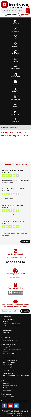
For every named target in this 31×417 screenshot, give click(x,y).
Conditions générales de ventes (11, 323)
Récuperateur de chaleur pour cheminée (13, 358)
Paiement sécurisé (7, 373)
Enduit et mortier (7, 364)
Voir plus (24, 241)
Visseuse (5, 351)
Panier (26, 14)
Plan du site (5, 332)
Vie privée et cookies (8, 396)
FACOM (4, 355)
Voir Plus (15, 121)
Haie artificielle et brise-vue (9, 360)
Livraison (5, 321)
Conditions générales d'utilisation (11, 325)
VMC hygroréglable (7, 347)
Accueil (3, 127)
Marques (10, 127)
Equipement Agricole (8, 366)
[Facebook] (4, 405)
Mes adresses (6, 388)
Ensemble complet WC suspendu (11, 349)
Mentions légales (7, 330)
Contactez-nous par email (9, 340)
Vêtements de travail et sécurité (11, 353)
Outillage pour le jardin (8, 362)
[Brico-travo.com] (15, 4)
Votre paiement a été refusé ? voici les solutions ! (15, 375)
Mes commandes (7, 390)
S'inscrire (25, 311)
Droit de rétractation (8, 328)
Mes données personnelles (9, 385)
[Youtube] (10, 405)
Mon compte (12, 15)
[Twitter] (16, 405)
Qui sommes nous (7, 319)
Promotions (15, 114)
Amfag (16, 127)
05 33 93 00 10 (15, 262)
